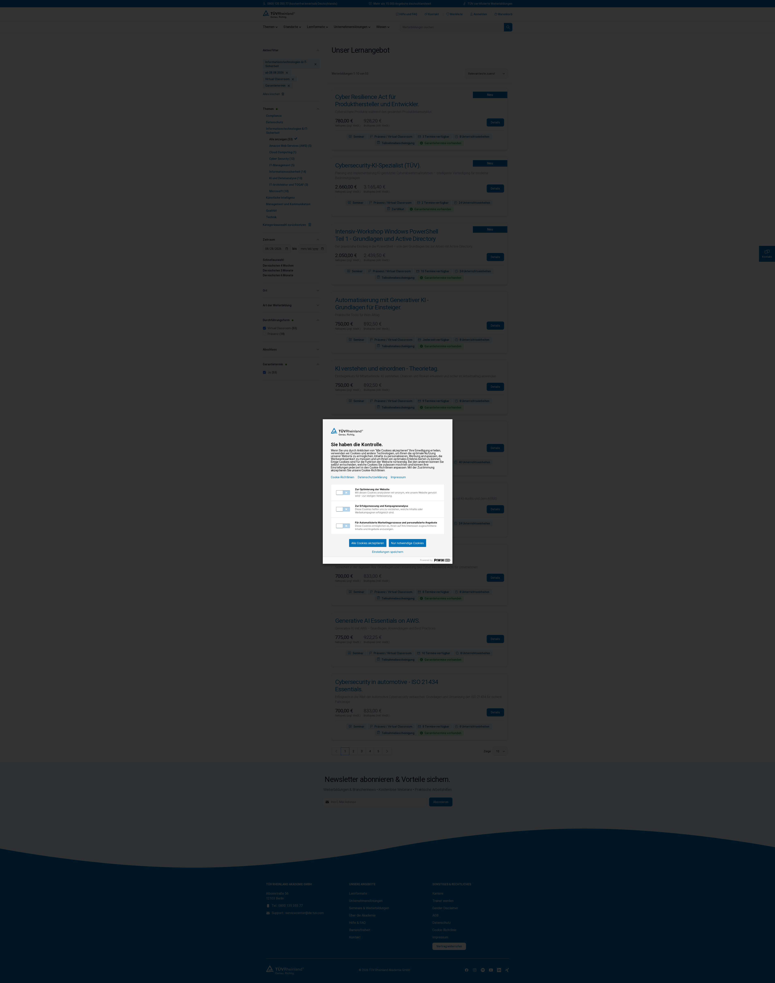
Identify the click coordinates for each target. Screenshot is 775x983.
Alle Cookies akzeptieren (367, 543)
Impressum (398, 477)
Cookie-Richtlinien (342, 477)
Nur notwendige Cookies (407, 543)
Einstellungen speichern (387, 551)
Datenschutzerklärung (372, 477)
